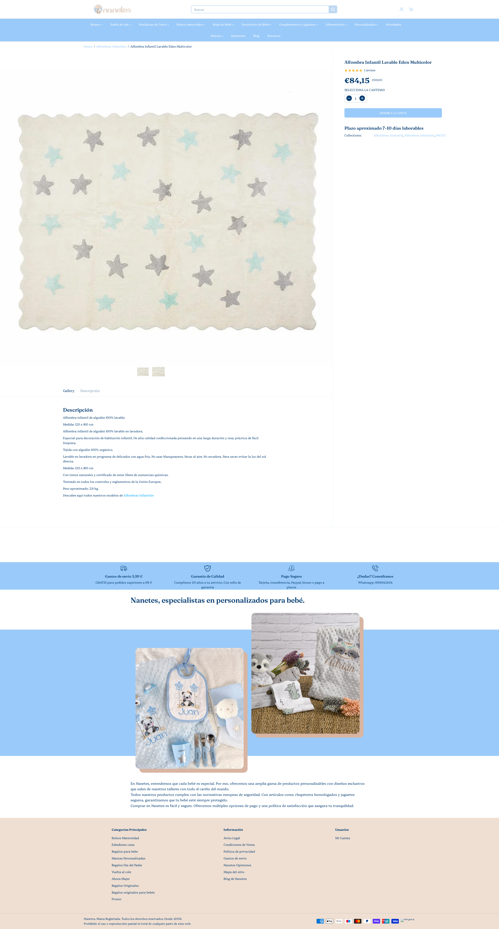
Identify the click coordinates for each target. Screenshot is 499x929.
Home (88, 46)
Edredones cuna (123, 844)
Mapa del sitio (234, 872)
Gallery (68, 390)
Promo (116, 899)
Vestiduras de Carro (153, 24)
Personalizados (366, 24)
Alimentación (335, 24)
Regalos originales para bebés (133, 892)
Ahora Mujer (121, 879)
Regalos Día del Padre (127, 865)
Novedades (393, 24)
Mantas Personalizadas (128, 858)
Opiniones (238, 36)
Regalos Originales (125, 885)
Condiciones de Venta (239, 844)
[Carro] (411, 9)
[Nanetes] (112, 9)
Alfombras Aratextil (388, 135)
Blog (256, 36)
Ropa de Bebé (222, 24)
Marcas (216, 36)
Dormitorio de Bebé (256, 24)
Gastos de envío (235, 858)
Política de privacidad (239, 851)
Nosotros (273, 36)
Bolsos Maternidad (125, 838)
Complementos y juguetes (297, 24)
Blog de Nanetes (235, 879)
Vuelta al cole (119, 24)
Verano (95, 24)
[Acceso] (401, 9)
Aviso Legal (232, 838)
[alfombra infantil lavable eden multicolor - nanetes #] (166, 218)
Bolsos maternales (190, 24)
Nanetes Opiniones (237, 865)
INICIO (440, 135)
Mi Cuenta (342, 838)
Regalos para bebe (125, 851)
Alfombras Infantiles (111, 46)
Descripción (90, 390)
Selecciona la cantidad (364, 90)
